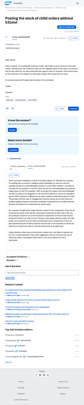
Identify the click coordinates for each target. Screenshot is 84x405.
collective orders (20, 100)
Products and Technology (24, 8)
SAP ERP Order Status (12, 48)
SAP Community (10, 8)
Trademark (21, 394)
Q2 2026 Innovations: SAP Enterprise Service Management (27, 307)
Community (17, 3)
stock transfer (32, 100)
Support (63, 394)
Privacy (21, 382)
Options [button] (77, 27)
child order (9, 100)
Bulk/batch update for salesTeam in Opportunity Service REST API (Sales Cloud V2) (37, 314)
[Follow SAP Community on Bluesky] (40, 375)
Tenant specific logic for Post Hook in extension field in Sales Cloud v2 (32, 300)
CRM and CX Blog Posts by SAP (19, 309)
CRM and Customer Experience (43, 8)
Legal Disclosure (63, 388)
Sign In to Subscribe (66, 27)
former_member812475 (21, 37)
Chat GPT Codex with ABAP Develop (19, 321)
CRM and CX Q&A (60, 8)
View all (8, 362)
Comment (73, 109)
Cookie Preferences (21, 400)
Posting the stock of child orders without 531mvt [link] (22, 10)
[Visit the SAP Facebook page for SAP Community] (36, 375)
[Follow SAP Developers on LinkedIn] (48, 375)
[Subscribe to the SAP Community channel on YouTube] (44, 375)
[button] (69, 38)
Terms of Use (63, 382)
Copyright (21, 388)
